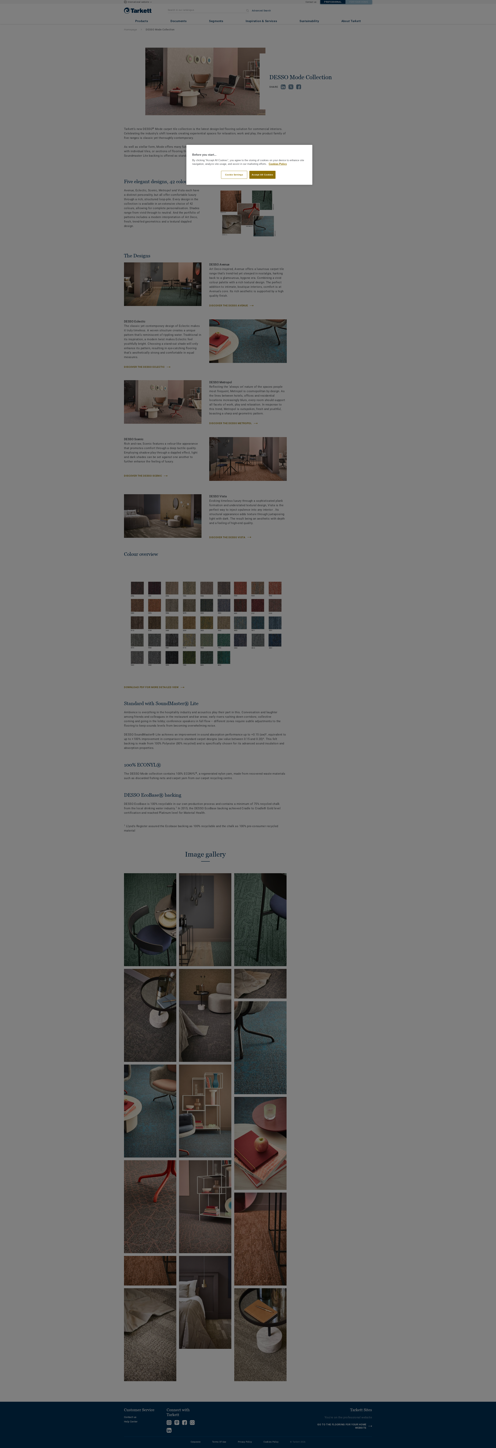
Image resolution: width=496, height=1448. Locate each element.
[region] (249, 165)
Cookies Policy (278, 164)
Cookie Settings (234, 175)
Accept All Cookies (262, 175)
